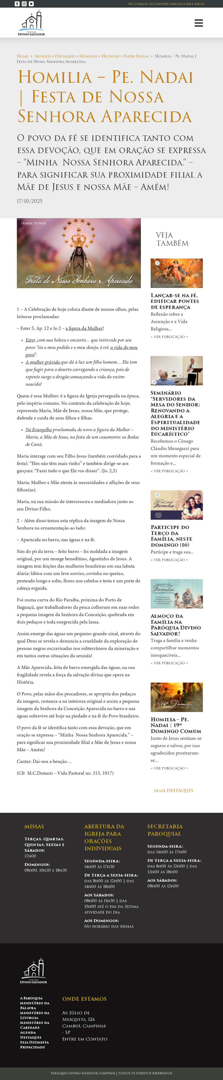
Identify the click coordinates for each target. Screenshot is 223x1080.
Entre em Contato (84, 1039)
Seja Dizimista (34, 1042)
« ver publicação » (175, 316)
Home (22, 56)
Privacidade (32, 1047)
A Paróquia (31, 998)
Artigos (43, 56)
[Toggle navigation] (198, 22)
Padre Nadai (136, 56)
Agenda (28, 1033)
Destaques (65, 56)
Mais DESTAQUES (173, 791)
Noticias (110, 56)
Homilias (88, 56)
